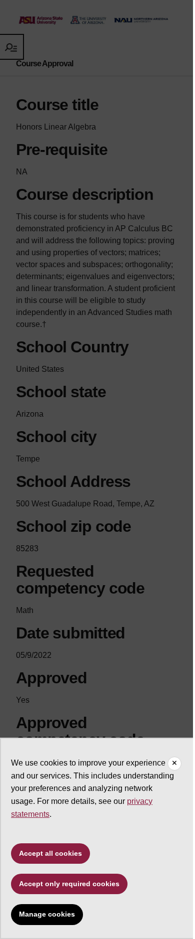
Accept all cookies (50, 853)
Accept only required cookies (69, 884)
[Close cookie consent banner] (175, 764)
